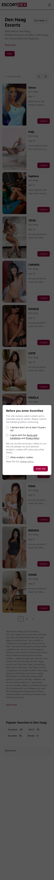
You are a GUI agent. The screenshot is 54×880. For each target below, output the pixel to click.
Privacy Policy (32, 438)
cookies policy (26, 461)
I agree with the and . (25, 437)
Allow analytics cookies (21, 457)
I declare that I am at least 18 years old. (28, 429)
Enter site (40, 468)
